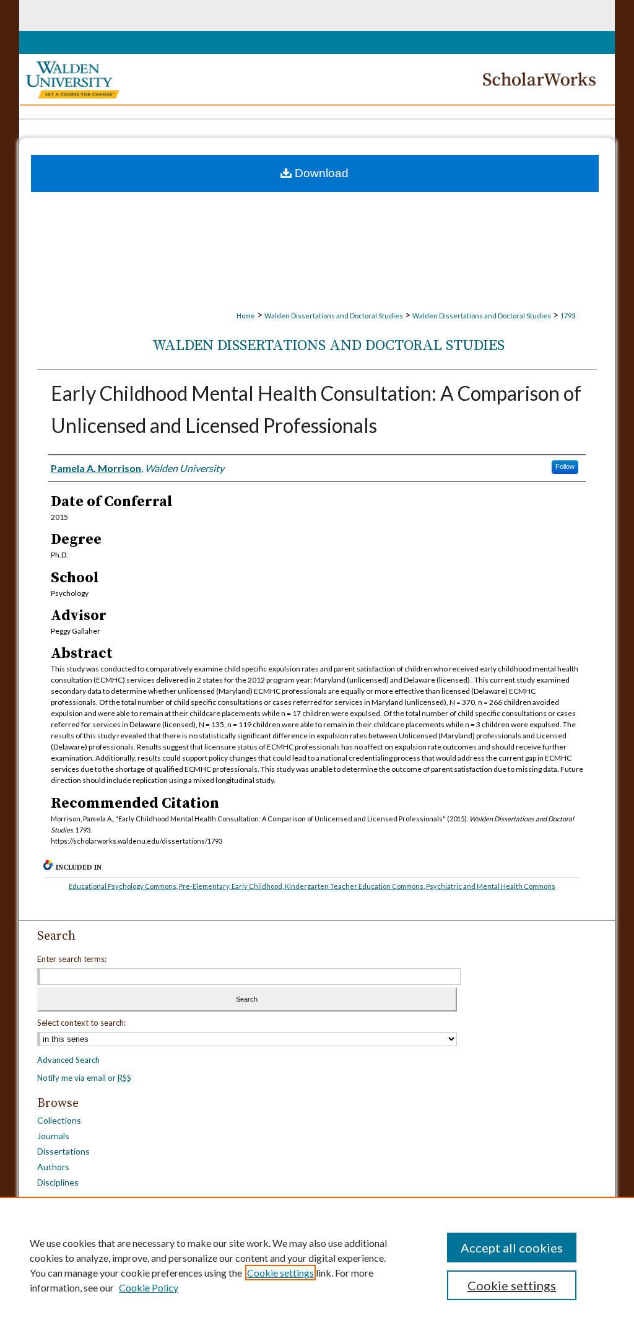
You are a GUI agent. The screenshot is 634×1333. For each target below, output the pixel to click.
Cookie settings (280, 1272)
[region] (317, 1265)
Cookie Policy (148, 1287)
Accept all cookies (512, 1247)
